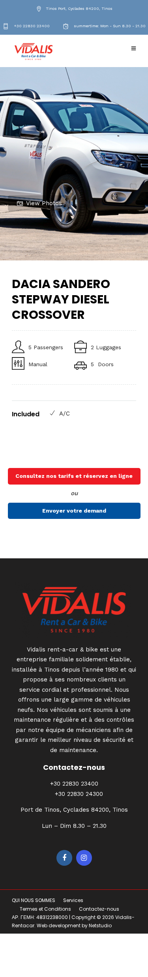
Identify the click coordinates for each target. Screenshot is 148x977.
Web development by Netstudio (74, 925)
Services (73, 900)
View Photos (44, 203)
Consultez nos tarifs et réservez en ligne (74, 476)
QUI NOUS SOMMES (33, 900)
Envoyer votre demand (74, 510)
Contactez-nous (99, 909)
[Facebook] (64, 858)
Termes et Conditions (45, 909)
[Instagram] (84, 858)
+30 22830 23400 (31, 26)
